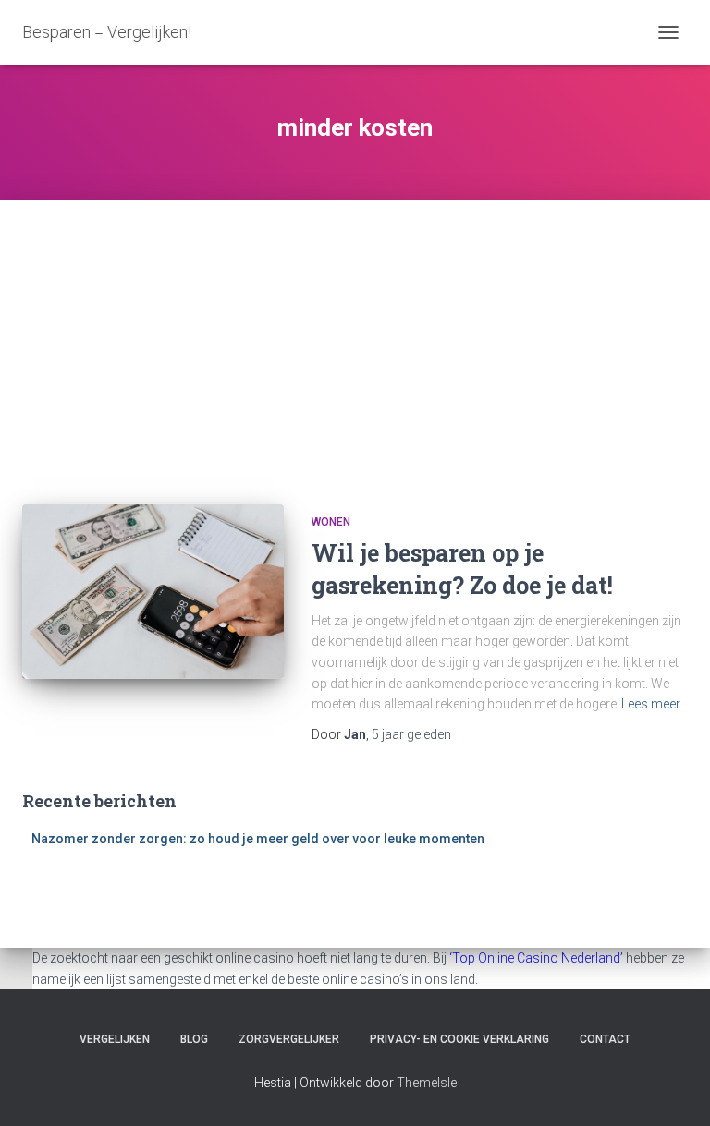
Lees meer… (654, 703)
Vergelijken (115, 1039)
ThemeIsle (427, 1082)
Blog (194, 1039)
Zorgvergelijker (289, 1039)
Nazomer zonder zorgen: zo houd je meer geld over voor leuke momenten (257, 838)
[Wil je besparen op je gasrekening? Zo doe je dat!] (153, 591)
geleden (411, 734)
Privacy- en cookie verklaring (459, 1039)
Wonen (331, 521)
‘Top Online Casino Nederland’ (536, 957)
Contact (605, 1039)
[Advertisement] (355, 338)
